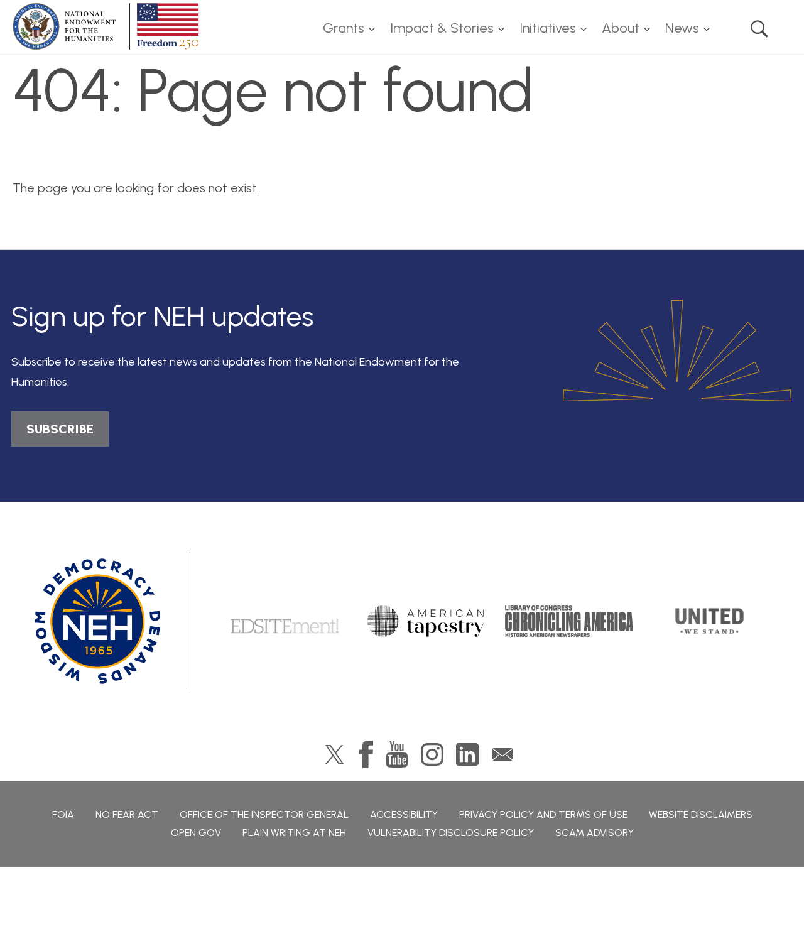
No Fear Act (126, 814)
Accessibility (404, 814)
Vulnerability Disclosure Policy (450, 833)
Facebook (366, 754)
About (620, 27)
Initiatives (547, 27)
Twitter (334, 754)
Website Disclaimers (700, 814)
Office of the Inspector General (264, 814)
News (682, 27)
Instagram (432, 754)
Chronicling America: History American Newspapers (569, 621)
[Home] (108, 26)
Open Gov (196, 833)
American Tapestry (425, 621)
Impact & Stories (442, 27)
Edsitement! (285, 621)
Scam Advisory (594, 833)
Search (759, 28)
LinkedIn (467, 754)
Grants (343, 27)
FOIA (63, 814)
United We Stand (708, 621)
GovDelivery (502, 754)
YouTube (397, 754)
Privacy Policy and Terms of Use (543, 814)
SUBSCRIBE (60, 429)
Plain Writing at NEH (294, 833)
